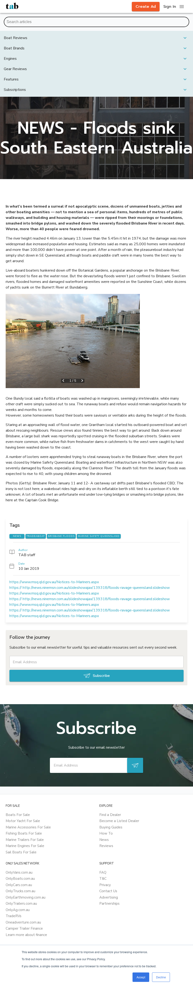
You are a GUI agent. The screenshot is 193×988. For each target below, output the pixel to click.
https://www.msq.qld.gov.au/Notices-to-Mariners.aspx (54, 582)
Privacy (105, 885)
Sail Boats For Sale (21, 852)
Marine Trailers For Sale (25, 839)
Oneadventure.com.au (23, 922)
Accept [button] (141, 977)
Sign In (169, 6)
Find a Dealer (110, 814)
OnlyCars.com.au (19, 885)
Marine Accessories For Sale (28, 827)
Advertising (108, 897)
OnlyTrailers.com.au (21, 903)
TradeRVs (13, 916)
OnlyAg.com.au (18, 910)
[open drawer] (181, 6)
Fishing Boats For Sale (24, 833)
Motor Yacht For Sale (23, 821)
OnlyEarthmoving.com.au (25, 897)
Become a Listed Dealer (119, 821)
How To (106, 833)
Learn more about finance (26, 934)
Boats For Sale (18, 814)
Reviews (106, 845)
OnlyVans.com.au (19, 872)
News (104, 839)
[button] (96, 38)
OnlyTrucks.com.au (20, 891)
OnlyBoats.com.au (20, 878)
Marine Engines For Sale (25, 845)
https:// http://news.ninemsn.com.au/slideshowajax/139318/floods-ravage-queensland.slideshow (89, 587)
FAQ (102, 872)
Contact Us (108, 891)
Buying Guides (110, 827)
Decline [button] (161, 977)
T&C (103, 878)
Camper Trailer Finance (24, 928)
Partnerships (109, 903)
